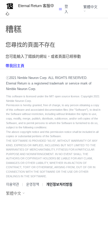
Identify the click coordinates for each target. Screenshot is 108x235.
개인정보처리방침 (59, 184)
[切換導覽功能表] (60, 9)
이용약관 (12, 184)
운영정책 (32, 184)
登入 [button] (66, 9)
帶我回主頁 (15, 66)
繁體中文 (90, 7)
